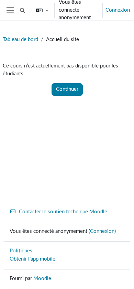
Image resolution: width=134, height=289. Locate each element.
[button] (22, 10)
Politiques (21, 250)
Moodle (42, 278)
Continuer (67, 89)
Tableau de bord (20, 39)
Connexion (117, 10)
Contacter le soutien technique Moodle (63, 211)
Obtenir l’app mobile (32, 259)
